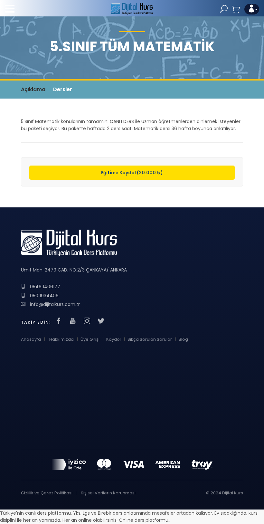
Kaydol (113, 339)
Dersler (62, 89)
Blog (183, 339)
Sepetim (236, 9)
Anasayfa (31, 339)
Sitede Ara (224, 9)
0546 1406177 (44, 286)
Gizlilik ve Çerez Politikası (46, 493)
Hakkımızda (61, 339)
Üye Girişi (89, 339)
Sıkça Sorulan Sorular (149, 339)
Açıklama (33, 89)
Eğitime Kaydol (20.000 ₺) (132, 172)
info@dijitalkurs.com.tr (54, 304)
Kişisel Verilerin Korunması (108, 493)
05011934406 (44, 295)
